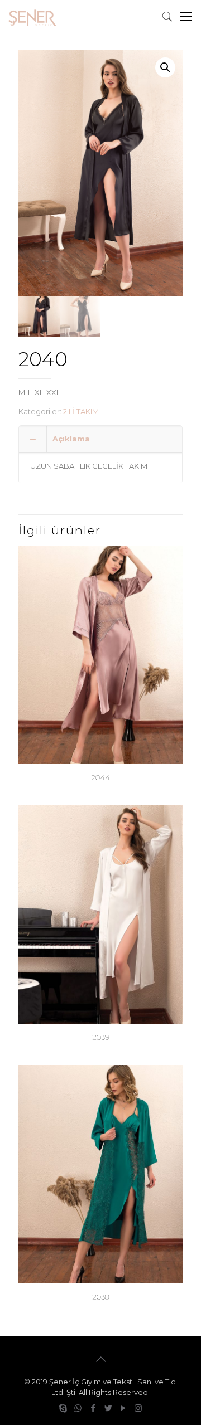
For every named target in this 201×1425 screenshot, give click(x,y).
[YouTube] (123, 1408)
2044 (100, 777)
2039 (100, 1037)
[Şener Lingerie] (32, 17)
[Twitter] (108, 1408)
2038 (100, 1296)
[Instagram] (138, 1408)
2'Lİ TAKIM (81, 411)
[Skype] (63, 1408)
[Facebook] (93, 1408)
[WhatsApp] (78, 1408)
